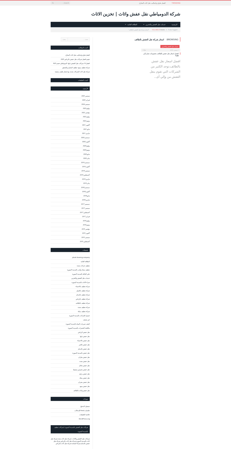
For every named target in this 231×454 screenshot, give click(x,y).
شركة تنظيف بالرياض (83, 299)
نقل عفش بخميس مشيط (81, 370)
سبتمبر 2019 (85, 171)
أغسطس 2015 (85, 241)
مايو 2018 (86, 196)
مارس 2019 (86, 179)
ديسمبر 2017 (85, 204)
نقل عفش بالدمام (84, 349)
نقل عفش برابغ (85, 374)
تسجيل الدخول (85, 406)
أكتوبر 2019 (86, 166)
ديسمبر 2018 (85, 187)
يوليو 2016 (86, 221)
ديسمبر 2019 (85, 162)
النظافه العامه (132, 24)
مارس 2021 (86, 133)
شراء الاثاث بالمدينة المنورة (81, 282)
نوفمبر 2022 (86, 112)
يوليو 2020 (86, 146)
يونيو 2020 (86, 150)
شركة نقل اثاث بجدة (64, 439)
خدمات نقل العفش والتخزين (156, 24)
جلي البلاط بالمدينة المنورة (81, 274)
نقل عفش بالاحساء (83, 340)
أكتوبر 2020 (86, 141)
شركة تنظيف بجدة (84, 307)
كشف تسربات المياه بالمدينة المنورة (78, 324)
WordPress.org (84, 419)
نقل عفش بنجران (84, 382)
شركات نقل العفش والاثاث (81, 439)
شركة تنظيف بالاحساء (83, 286)
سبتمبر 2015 (85, 237)
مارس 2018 (86, 200)
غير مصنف (86, 320)
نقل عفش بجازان (84, 357)
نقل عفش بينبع (85, 386)
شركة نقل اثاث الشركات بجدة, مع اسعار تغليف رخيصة (72, 72)
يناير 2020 (86, 158)
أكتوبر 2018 (86, 191)
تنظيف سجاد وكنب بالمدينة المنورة (78, 270)
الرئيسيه (174, 24)
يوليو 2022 (86, 117)
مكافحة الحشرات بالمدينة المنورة (79, 328)
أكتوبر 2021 (86, 125)
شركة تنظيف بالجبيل (83, 291)
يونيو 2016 (86, 225)
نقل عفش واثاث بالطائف (81, 390)
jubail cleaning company (81, 257)
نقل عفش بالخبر (84, 345)
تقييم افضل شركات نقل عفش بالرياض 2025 (75, 59)
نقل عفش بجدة (85, 361)
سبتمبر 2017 (85, 208)
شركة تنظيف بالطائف (83, 303)
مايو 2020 (86, 154)
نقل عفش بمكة (85, 378)
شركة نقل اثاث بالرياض (68, 441)
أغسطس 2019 (85, 175)
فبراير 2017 (86, 216)
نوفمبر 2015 (86, 229)
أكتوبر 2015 (86, 233)
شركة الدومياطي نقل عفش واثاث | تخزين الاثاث (135, 14)
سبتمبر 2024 (85, 104)
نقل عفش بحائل (84, 365)
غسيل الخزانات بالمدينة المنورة (79, 315)
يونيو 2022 (86, 121)
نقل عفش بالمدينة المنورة (81, 353)
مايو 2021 (86, 129)
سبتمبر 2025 (85, 96)
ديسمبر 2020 (85, 137)
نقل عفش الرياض (84, 332)
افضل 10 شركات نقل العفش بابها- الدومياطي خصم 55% (71, 63)
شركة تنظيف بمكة (84, 311)
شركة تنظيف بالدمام (83, 295)
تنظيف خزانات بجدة (83, 266)
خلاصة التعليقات (84, 414)
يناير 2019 (86, 183)
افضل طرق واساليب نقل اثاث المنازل (152, 3)
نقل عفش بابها (85, 336)
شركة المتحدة (76, 443)
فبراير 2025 (86, 100)
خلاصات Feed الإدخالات (82, 410)
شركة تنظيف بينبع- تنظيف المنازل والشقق (76, 67)
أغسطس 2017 (85, 212)
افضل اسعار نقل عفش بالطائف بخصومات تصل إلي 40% (161, 54)
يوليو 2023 (86, 108)
